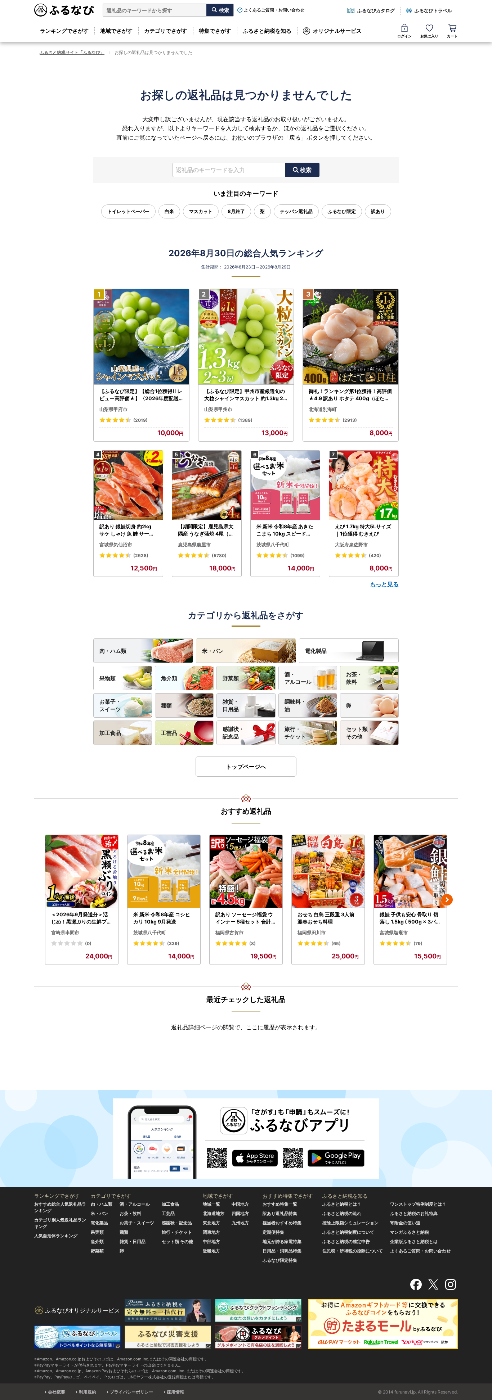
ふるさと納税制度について (348, 1232)
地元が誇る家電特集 (282, 1241)
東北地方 (211, 1222)
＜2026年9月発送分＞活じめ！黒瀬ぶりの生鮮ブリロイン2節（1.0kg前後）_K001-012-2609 (81, 918)
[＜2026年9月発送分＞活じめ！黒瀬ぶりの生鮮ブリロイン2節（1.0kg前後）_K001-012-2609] (81, 871)
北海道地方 (213, 1213)
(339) (173, 943)
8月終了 (236, 211)
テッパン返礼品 (296, 211)
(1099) (297, 555)
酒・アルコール (298, 678)
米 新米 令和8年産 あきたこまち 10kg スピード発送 (284, 530)
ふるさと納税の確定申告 (346, 1241)
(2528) (140, 555)
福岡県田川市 (312, 932)
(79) (417, 943)
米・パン (213, 650)
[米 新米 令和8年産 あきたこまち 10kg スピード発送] (285, 485)
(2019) (140, 420)
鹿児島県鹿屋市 (194, 544)
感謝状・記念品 (233, 733)
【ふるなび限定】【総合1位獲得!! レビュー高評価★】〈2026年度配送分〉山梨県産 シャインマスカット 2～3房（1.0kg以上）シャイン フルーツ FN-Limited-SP (141, 395)
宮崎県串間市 (65, 932)
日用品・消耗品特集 (282, 1251)
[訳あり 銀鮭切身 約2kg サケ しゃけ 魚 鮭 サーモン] (128, 485)
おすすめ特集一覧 (280, 1204)
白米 (169, 211)
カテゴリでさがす (165, 30)
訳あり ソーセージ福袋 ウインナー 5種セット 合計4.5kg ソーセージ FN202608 (245, 918)
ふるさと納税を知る (267, 30)
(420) (375, 555)
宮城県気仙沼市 (115, 544)
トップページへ (246, 766)
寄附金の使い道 (405, 1222)
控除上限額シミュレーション (350, 1222)
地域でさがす (116, 30)
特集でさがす (215, 30)
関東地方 (211, 1232)
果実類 (97, 1232)
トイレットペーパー (128, 211)
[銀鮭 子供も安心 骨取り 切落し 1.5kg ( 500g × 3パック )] (410, 871)
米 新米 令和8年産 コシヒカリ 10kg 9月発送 (161, 918)
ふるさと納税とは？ (341, 1204)
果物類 (107, 678)
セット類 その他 (177, 1241)
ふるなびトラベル (433, 10)
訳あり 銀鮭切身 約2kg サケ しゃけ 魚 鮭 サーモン (126, 530)
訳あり (378, 211)
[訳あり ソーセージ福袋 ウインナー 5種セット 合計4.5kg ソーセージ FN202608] (246, 871)
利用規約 (87, 1392)
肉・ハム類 (112, 650)
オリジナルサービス (337, 30)
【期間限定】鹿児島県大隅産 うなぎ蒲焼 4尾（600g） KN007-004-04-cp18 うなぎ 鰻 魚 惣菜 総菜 (207, 530)
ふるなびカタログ (376, 10)
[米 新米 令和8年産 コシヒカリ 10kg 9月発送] (164, 871)
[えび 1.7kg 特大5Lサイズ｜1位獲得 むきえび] (363, 485)
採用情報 (175, 1392)
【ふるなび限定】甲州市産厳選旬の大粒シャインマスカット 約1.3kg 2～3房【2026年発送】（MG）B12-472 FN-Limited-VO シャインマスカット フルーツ (245, 395)
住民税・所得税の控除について (352, 1251)
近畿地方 (211, 1251)
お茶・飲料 (354, 678)
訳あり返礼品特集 (280, 1213)
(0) (88, 943)
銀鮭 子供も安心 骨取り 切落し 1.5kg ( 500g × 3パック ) (410, 918)
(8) (252, 943)
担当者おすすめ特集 (282, 1222)
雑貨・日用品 (231, 705)
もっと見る (384, 584)
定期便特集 (273, 1232)
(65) (336, 943)
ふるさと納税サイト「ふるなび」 (72, 52)
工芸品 (169, 733)
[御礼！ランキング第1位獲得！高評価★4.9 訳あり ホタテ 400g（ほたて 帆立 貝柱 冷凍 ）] (350, 337)
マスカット (201, 211)
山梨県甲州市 (218, 409)
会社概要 (56, 1392)
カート (452, 36)
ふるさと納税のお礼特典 (414, 1213)
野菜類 (231, 678)
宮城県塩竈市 (394, 932)
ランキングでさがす (64, 30)
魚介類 (169, 678)
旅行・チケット (295, 733)
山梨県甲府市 (113, 409)
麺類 (166, 705)
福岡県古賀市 (229, 932)
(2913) (350, 420)
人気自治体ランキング (55, 1235)
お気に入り (429, 36)
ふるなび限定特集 (280, 1260)
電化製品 (316, 650)
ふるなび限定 (342, 211)
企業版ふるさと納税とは (414, 1241)
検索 (306, 169)
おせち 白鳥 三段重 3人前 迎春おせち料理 (326, 918)
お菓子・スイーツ (110, 705)
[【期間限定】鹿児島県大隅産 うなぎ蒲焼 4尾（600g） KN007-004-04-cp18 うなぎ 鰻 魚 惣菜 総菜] (206, 485)
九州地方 (240, 1222)
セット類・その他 (359, 733)
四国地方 (240, 1213)
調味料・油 (295, 705)
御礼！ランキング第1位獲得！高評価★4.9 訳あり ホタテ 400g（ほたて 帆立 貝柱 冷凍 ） (350, 395)
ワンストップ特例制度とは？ (418, 1204)
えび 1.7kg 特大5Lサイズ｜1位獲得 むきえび (363, 530)
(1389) (245, 420)
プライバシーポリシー (131, 1392)
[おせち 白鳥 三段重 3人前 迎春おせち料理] (328, 871)
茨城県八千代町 (272, 544)
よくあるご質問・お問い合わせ (274, 10)
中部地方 (211, 1241)
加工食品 (110, 733)
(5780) (219, 555)
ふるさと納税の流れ (341, 1213)
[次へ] (447, 900)
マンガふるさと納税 (409, 1232)
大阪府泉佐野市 (351, 544)
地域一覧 (211, 1204)
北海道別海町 (323, 409)
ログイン (404, 36)
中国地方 (240, 1204)
